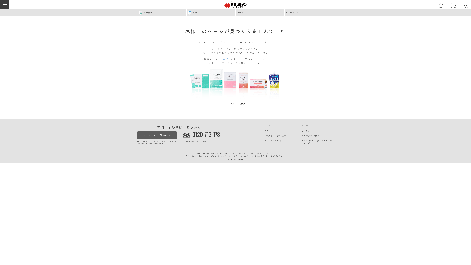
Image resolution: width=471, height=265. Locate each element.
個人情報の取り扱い (310, 135)
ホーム (268, 125)
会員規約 (305, 130)
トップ (224, 59)
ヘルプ (268, 130)
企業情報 (305, 125)
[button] (4, 4)
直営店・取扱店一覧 (273, 140)
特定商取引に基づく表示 (275, 135)
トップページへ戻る (235, 104)
